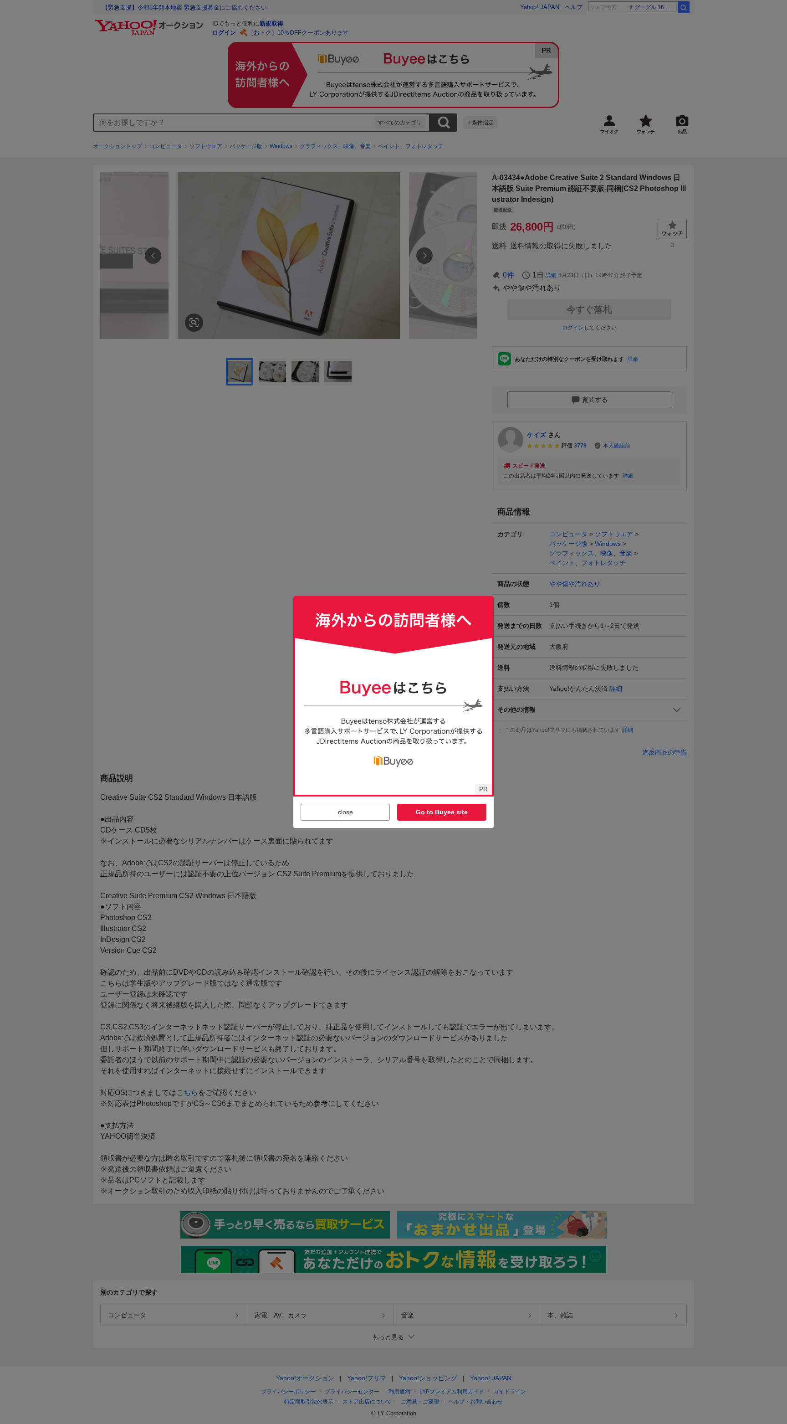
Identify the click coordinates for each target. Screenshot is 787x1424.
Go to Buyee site (442, 812)
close (345, 812)
